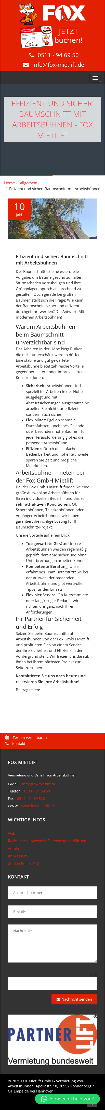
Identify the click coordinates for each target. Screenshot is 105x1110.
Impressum (18, 855)
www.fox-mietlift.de (38, 805)
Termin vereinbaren (29, 737)
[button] (67, 1099)
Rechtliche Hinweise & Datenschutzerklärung (47, 840)
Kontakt (18, 743)
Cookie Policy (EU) (23, 863)
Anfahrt (14, 848)
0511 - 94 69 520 (31, 798)
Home (9, 182)
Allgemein (28, 182)
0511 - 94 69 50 (58, 55)
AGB (12, 833)
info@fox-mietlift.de (58, 64)
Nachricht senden (76, 999)
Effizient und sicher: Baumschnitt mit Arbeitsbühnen (52, 259)
